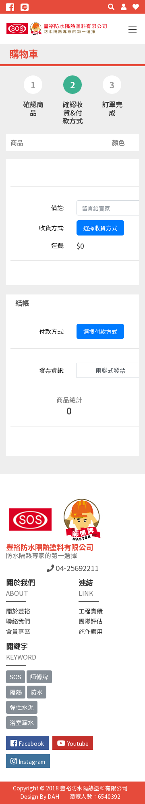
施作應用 (91, 631)
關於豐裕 (18, 611)
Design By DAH (39, 796)
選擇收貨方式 (100, 228)
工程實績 (91, 611)
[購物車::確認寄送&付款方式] (11, 7)
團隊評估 (91, 621)
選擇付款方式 (100, 331)
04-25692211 (76, 567)
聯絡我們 (18, 621)
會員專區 (18, 631)
